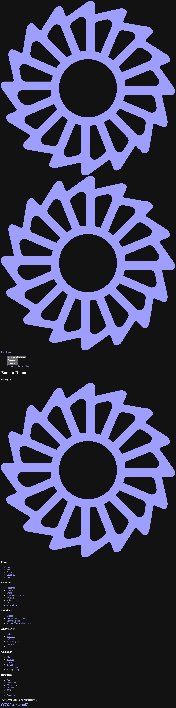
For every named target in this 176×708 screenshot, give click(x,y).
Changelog (11, 574)
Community (12, 683)
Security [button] (16, 366)
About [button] (27, 366)
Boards (10, 590)
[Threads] (8, 705)
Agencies (11, 695)
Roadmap (11, 588)
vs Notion (11, 646)
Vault (9, 692)
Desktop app (12, 687)
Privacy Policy (13, 669)
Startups (10, 616)
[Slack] (17, 705)
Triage (9, 593)
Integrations (12, 605)
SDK (9, 690)
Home (9, 567)
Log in (9, 662)
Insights (10, 600)
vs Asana (10, 639)
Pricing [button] (10, 366)
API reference (13, 685)
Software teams (13, 621)
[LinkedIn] (14, 705)
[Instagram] (5, 705)
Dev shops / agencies (16, 618)
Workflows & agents (15, 595)
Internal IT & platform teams (19, 623)
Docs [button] (22, 366)
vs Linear (11, 636)
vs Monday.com (13, 641)
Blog (9, 657)
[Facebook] (2, 705)
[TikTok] (20, 705)
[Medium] (26, 705)
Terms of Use (12, 667)
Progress (10, 598)
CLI (8, 603)
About (9, 569)
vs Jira (9, 634)
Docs (9, 577)
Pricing (10, 572)
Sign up (10, 664)
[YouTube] (23, 705)
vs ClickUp (11, 644)
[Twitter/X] (11, 705)
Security (10, 659)
